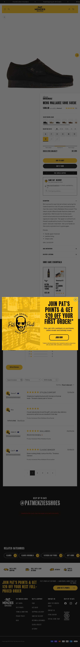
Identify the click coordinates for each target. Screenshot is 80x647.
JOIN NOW (59, 337)
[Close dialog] (75, 299)
